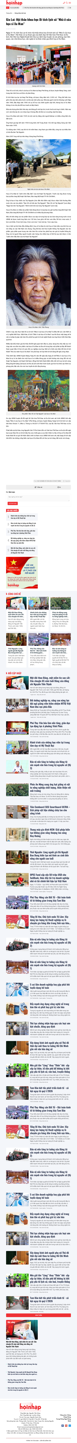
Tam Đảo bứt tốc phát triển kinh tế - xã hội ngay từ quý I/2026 (49, 1089)
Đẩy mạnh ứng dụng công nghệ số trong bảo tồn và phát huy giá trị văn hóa (49, 1005)
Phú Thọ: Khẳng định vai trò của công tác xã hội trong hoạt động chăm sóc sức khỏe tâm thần (50, 1430)
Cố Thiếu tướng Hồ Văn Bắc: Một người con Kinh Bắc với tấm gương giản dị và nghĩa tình (49, 1408)
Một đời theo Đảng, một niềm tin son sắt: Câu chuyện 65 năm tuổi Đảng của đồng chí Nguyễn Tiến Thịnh (16, 614)
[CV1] (22, 573)
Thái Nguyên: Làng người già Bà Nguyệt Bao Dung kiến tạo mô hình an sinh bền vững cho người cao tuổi (16, 651)
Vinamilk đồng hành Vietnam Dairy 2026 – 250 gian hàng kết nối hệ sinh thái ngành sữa (50, 1343)
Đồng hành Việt (42, 823)
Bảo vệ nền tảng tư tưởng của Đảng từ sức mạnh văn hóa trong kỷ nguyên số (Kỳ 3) (50, 765)
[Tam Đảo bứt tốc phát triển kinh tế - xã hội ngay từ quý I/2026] (17, 1093)
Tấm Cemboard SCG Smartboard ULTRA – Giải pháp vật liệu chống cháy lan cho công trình (50, 810)
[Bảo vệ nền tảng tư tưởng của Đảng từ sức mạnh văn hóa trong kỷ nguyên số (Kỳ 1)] (60, 639)
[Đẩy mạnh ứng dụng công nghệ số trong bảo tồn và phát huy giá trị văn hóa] (17, 1009)
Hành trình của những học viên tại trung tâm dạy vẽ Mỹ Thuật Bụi (51, 7)
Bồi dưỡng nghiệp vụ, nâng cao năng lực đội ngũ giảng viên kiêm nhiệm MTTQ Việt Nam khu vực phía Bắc (50, 703)
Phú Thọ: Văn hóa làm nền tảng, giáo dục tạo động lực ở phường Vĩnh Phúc (50, 724)
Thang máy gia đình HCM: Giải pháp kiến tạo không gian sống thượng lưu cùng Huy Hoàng (50, 833)
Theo (52, 481)
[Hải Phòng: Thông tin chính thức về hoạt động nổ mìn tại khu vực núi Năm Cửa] (17, 1367)
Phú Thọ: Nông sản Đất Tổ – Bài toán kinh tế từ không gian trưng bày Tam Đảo (38, 651)
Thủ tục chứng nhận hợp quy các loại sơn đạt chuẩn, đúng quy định (50, 1024)
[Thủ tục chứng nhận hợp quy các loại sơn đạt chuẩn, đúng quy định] (17, 1028)
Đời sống (41, 1101)
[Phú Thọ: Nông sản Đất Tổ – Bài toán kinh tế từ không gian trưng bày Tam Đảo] (38, 639)
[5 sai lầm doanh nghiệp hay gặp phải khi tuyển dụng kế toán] (17, 989)
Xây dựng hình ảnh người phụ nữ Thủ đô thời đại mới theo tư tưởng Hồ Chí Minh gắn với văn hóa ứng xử (49, 1046)
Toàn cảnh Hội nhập (41, 717)
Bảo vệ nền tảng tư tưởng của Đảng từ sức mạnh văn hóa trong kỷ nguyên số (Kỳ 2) (50, 942)
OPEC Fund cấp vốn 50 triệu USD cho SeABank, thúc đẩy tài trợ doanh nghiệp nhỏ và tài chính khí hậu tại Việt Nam (49, 878)
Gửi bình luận (13, 503)
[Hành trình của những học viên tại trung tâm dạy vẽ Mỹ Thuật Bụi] (38, 603)
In (60, 487)
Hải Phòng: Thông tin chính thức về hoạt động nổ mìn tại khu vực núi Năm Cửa (50, 1364)
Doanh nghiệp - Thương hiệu (45, 891)
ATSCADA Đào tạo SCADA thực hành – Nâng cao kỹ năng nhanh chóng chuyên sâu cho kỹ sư (49, 1320)
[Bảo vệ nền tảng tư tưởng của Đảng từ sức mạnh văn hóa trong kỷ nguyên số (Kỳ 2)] (17, 944)
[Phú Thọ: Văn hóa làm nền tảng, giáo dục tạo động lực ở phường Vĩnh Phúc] (17, 728)
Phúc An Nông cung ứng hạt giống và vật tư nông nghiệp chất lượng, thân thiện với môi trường (60, 614)
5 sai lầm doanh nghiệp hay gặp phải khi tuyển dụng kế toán (50, 986)
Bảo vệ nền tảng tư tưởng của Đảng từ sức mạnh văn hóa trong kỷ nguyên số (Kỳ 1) (59, 651)
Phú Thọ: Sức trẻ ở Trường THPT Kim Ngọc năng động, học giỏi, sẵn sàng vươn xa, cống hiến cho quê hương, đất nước (50, 1385)
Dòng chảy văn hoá (12, 607)
